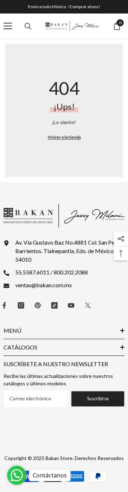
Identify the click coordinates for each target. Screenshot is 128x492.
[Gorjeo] (87, 305)
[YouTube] (71, 305)
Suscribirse (98, 398)
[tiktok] (54, 305)
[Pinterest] (37, 305)
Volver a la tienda (64, 137)
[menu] (8, 26)
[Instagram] (21, 305)
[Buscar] (28, 26)
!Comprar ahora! (84, 6)
